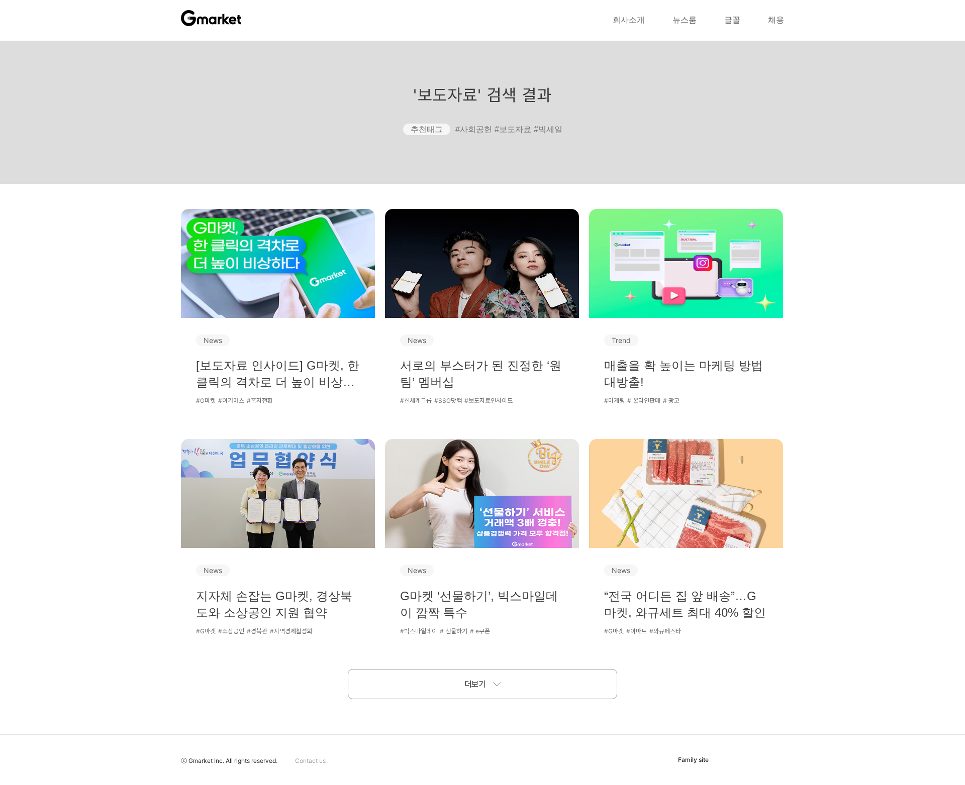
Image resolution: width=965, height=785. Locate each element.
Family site (693, 759)
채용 (776, 20)
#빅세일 (548, 129)
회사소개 (629, 20)
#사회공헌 (473, 129)
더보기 (475, 684)
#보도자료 (513, 129)
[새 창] (746, 759)
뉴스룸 (684, 20)
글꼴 (732, 20)
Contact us (310, 760)
